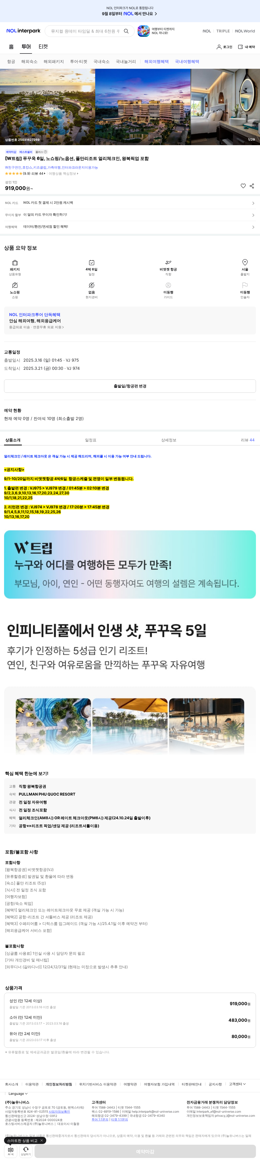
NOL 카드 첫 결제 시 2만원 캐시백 (48, 202)
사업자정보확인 (59, 1111)
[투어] (26, 46)
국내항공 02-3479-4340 (147, 1115)
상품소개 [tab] (13, 440)
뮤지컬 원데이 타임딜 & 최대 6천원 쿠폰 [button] (85, 31)
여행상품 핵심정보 (62, 173)
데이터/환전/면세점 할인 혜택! (45, 226)
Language (16, 1093)
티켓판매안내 (192, 1084)
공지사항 (215, 1084)
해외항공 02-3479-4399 (109, 1115)
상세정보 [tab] (168, 440)
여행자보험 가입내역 (159, 1084)
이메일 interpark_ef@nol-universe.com (214, 1111)
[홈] (11, 46)
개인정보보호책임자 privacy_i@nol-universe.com (221, 1115)
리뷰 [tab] (248, 440)
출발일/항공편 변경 (130, 386)
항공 (11, 61)
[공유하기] (252, 186)
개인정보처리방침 (59, 1084)
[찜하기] (243, 186)
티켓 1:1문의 (119, 1119)
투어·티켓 (78, 61)
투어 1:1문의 (100, 1119)
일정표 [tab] (90, 440)
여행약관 (130, 1084)
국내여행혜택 (187, 61)
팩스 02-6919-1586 (105, 1111)
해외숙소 (29, 61)
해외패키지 (54, 61)
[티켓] (43, 46)
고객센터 (235, 1084)
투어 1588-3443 (103, 1107)
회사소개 (11, 1084)
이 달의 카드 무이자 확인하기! (45, 214)
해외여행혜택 (156, 61)
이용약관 (32, 1084)
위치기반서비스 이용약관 (98, 1084)
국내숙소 (101, 61)
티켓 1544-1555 (129, 1107)
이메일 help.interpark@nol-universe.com (150, 1111)
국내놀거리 (126, 61)
